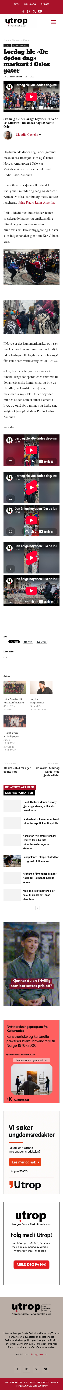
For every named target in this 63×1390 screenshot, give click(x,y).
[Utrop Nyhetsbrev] (31, 1284)
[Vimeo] (45, 1369)
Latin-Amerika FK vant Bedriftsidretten (14, 700)
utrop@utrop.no (38, 1354)
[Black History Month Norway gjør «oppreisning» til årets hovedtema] (12, 806)
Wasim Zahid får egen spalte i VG (17, 769)
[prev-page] (32, 908)
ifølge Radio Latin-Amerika (36, 202)
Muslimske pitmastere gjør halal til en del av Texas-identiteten (39, 895)
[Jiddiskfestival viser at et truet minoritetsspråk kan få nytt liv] (12, 823)
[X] (36, 1369)
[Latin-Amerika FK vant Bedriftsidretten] (15, 687)
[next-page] (37, 908)
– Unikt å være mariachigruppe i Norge (12, 736)
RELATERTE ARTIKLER (19, 787)
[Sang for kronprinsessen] (41, 687)
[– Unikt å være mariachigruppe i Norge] (15, 721)
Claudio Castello (14, 76)
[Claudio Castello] (11, 135)
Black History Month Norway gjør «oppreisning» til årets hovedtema (40, 806)
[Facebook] (17, 1369)
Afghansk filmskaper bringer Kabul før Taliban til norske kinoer (40, 878)
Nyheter (16, 40)
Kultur (26, 40)
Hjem (6, 40)
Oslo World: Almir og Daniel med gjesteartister (46, 771)
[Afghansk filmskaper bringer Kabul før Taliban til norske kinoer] (12, 878)
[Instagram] (26, 1369)
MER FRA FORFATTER (19, 792)
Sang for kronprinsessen (37, 700)
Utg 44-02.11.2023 (20, 46)
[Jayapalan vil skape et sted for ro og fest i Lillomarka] (12, 861)
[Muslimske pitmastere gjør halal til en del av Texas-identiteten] (12, 895)
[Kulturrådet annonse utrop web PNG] (31, 1102)
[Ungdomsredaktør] (31, 1193)
